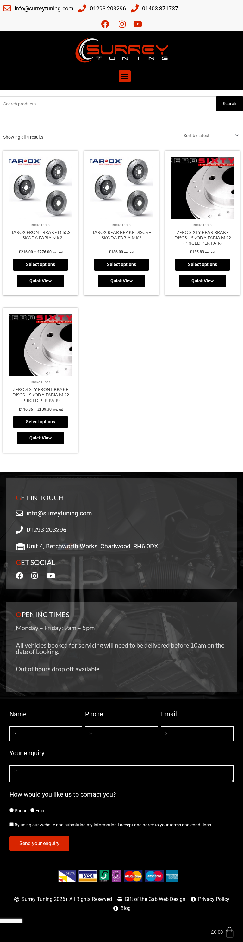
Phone (94, 714)
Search (229, 103)
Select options (40, 264)
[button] (125, 76)
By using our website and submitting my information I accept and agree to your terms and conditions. (113, 824)
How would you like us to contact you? (62, 794)
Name (18, 714)
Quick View (40, 280)
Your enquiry (26, 753)
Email (169, 714)
